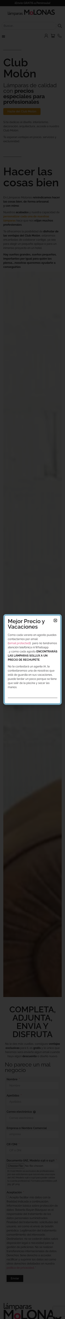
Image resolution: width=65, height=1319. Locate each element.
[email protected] (19, 643)
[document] (32, 659)
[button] (55, 620)
